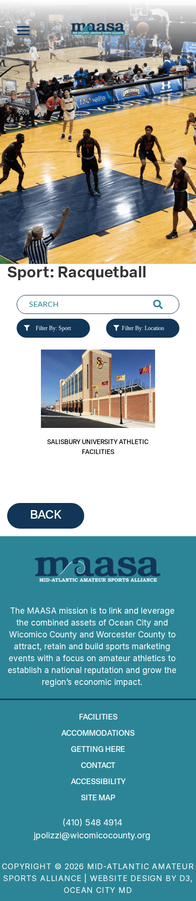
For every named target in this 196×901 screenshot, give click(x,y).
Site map (98, 798)
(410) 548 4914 (92, 822)
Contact (98, 766)
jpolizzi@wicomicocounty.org (92, 835)
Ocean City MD (98, 890)
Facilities (98, 717)
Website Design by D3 (140, 878)
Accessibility (98, 782)
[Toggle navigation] (23, 31)
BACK (45, 516)
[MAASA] (98, 29)
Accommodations (98, 734)
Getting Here (98, 750)
